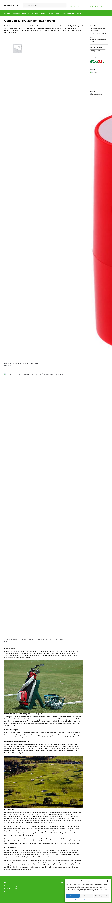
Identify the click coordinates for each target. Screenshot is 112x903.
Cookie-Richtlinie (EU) (92, 6)
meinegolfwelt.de (11, 5)
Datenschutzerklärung (89, 899)
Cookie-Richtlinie (79, 899)
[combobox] (98, 50)
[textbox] (98, 51)
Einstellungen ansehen (101, 896)
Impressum (98, 899)
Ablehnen (87, 896)
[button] (108, 881)
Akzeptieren (72, 896)
